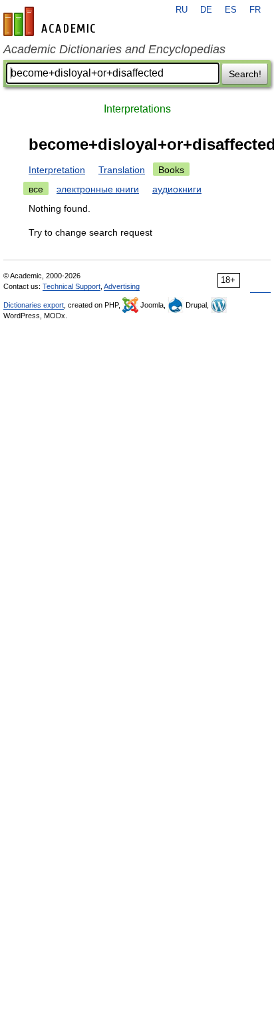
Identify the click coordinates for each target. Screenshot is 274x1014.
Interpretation (57, 169)
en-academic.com (51, 21)
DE (206, 10)
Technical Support (71, 286)
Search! (245, 74)
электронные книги (98, 189)
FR (255, 10)
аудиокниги (177, 189)
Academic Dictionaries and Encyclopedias (114, 49)
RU (182, 10)
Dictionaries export (33, 305)
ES (231, 10)
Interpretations (137, 109)
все (36, 189)
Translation (121, 169)
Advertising (122, 286)
